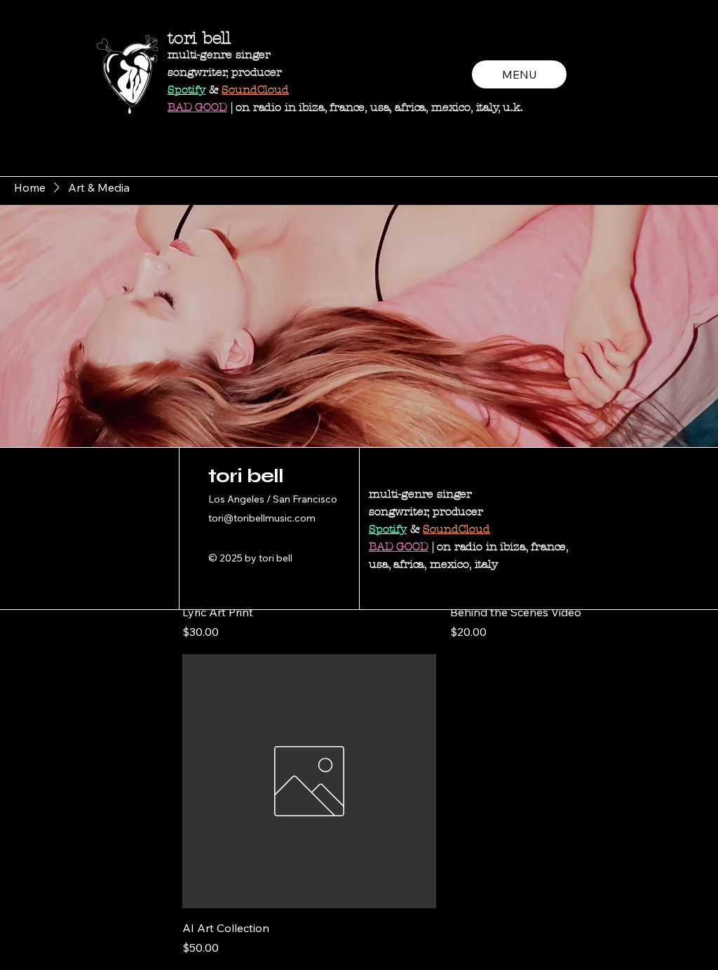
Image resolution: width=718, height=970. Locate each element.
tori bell (199, 38)
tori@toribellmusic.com (262, 518)
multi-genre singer (219, 54)
